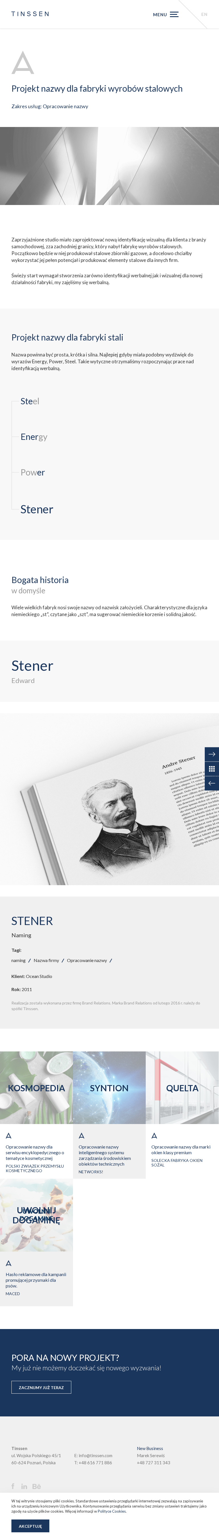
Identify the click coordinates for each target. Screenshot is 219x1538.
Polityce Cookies (112, 1511)
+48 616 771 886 (95, 1462)
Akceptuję (30, 1526)
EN (204, 14)
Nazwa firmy (46, 960)
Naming (21, 935)
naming (18, 960)
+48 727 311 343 (153, 1462)
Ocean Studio (39, 976)
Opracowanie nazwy (87, 960)
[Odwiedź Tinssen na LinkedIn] (26, 1486)
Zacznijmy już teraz (41, 1387)
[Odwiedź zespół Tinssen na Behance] (38, 1487)
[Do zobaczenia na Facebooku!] (15, 1486)
